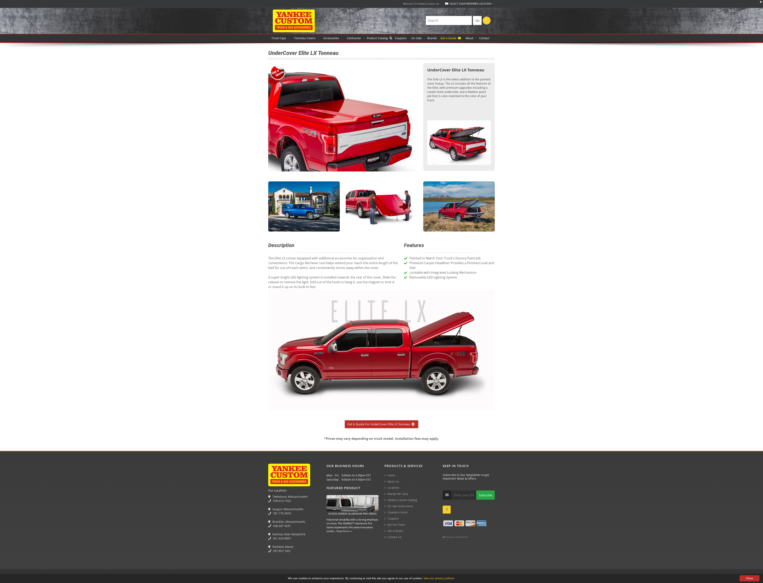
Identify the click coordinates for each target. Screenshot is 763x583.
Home (391, 475)
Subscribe (485, 495)
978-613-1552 (281, 501)
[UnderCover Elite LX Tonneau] (459, 143)
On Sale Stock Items (400, 506)
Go (477, 20)
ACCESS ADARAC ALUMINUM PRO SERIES (352, 513)
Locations (393, 488)
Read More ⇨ (344, 531)
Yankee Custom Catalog (402, 500)
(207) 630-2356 (111, 561)
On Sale (416, 38)
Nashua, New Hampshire (289, 534)
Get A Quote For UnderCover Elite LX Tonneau (379, 424)
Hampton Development (456, 536)
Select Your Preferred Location (470, 3)
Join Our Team (396, 525)
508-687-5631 (281, 526)
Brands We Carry (397, 494)
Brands (432, 38)
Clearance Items (397, 512)
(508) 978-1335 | (62, 561)
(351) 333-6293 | (87, 561)
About (469, 38)
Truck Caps (278, 38)
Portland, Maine (282, 547)
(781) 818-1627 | (37, 561)
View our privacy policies (438, 578)
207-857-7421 (281, 551)
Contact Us (394, 537)
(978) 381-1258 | (12, 561)
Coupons (401, 38)
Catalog (378, 38)
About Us (393, 481)
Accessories (331, 38)
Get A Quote (449, 38)
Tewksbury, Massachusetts (290, 496)
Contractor (354, 38)
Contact (484, 38)
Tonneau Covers (305, 38)
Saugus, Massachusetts (287, 509)
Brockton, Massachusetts (288, 522)
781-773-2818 (281, 513)
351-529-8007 (281, 538)
